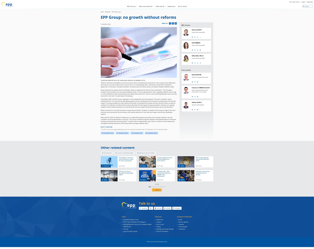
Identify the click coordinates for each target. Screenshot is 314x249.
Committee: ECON (108, 133)
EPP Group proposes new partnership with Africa (202, 159)
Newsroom (107, 12)
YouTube (159, 208)
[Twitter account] (200, 50)
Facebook (144, 208)
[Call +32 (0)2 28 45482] (195, 37)
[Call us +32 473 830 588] (195, 109)
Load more (158, 190)
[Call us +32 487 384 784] (195, 82)
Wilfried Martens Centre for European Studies (137, 224)
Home (102, 12)
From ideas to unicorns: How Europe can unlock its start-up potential (126, 159)
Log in (303, 2)
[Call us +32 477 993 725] (195, 96)
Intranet (125, 229)
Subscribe (310, 2)
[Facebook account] (200, 63)
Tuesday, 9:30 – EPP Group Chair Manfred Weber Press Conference (163, 174)
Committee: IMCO (152, 133)
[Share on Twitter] (173, 23)
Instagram (178, 208)
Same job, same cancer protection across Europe (203, 173)
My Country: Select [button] (294, 2)
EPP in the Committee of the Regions (134, 222)
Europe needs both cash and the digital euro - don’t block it (164, 159)
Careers (158, 222)
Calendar (181, 224)
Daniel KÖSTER (196, 75)
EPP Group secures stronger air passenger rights (126, 173)
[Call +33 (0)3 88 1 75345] (197, 50)
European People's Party (131, 220)
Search (307, 6)
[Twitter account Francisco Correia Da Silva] (197, 96)
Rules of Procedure (162, 231)
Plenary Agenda (183, 222)
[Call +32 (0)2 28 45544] (195, 63)
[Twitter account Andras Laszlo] (197, 109)
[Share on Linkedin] (176, 23)
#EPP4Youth (127, 227)
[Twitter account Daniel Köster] (197, 82)
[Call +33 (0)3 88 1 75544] (197, 63)
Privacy (158, 227)
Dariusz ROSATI (197, 30)
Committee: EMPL (123, 133)
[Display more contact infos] (200, 37)
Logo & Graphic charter (130, 231)
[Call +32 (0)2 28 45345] (195, 50)
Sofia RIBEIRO (196, 43)
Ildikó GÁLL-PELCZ (198, 56)
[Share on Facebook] (170, 23)
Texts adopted (182, 227)
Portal (180, 220)
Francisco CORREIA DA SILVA (201, 88)
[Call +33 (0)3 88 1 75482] (197, 37)
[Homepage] (7, 4)
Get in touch (160, 224)
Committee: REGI (137, 133)
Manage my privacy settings (165, 229)
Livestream (181, 229)
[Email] (192, 37)
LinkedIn (168, 208)
